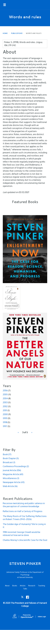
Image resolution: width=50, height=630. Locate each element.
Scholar (27, 616)
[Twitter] (22, 597)
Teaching (41, 586)
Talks (25, 589)
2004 (5, 398)
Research (31, 586)
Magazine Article (13, 474)
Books (14, 586)
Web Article (10, 486)
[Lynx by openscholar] (17, 616)
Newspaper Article (13, 482)
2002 (5, 406)
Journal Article (12, 470)
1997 (5, 426)
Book (7, 454)
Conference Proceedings (16, 466)
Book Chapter (11, 458)
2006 (5, 390)
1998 (5, 422)
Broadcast (9, 462)
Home (5, 33)
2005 (5, 394)
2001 (5, 410)
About (7, 586)
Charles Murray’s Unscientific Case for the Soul (25, 540)
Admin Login (42, 616)
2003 (5, 402)
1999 (5, 418)
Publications (16, 33)
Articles (22, 586)
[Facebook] (27, 597)
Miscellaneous (11, 478)
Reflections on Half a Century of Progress (22, 511)
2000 (5, 414)
